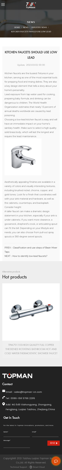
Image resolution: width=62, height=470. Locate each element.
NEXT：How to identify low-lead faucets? (26, 256)
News (25, 27)
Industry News (39, 27)
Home (17, 27)
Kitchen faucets (13, 73)
